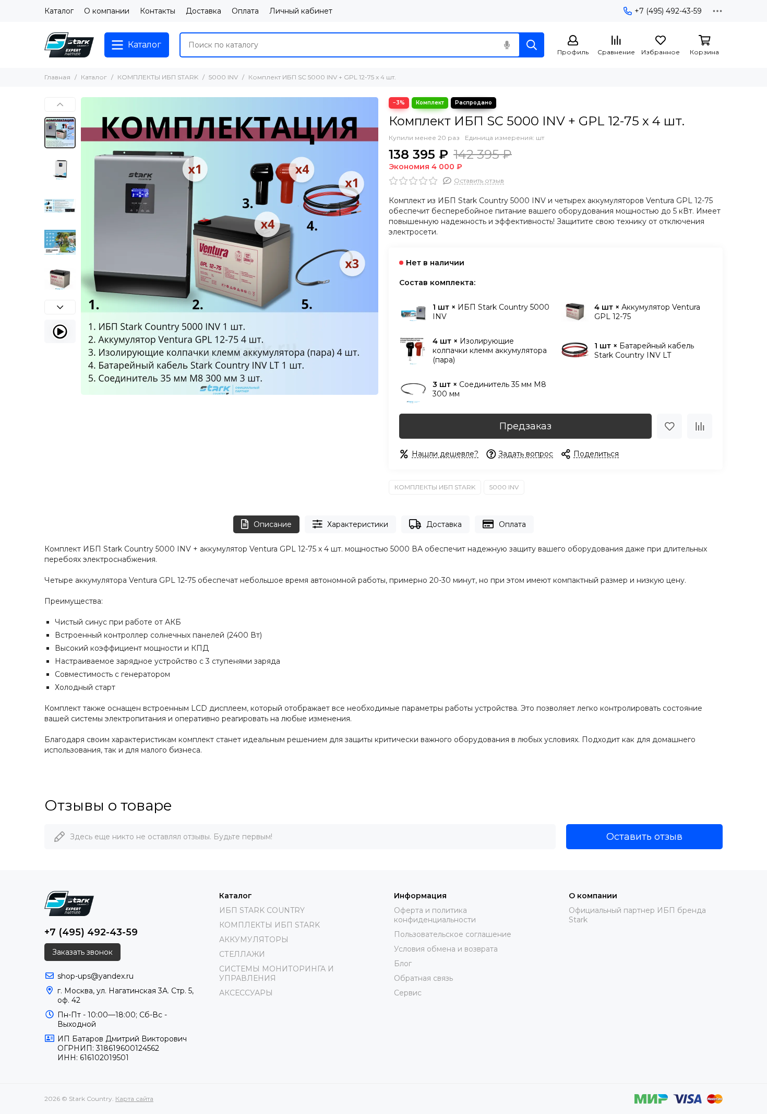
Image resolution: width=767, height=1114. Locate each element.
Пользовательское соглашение (452, 934)
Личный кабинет (300, 11)
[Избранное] (669, 426)
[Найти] (531, 44)
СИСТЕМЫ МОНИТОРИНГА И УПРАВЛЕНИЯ (276, 973)
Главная (57, 77)
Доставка (203, 11)
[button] (86, 245)
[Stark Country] (69, 44)
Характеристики (357, 524)
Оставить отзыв (644, 836)
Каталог (59, 11)
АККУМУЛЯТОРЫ (254, 939)
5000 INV (223, 77)
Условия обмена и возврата (446, 949)
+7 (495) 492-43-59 (668, 11)
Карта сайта (134, 1099)
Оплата (245, 11)
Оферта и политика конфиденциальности (435, 915)
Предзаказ (525, 426)
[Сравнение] (699, 426)
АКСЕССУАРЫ (246, 993)
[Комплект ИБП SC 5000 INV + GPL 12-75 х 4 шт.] (229, 246)
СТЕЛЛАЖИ (242, 954)
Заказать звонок (82, 952)
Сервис (408, 993)
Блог (403, 963)
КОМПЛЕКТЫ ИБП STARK (157, 77)
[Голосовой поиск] (507, 44)
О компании (106, 11)
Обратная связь (423, 978)
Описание (273, 524)
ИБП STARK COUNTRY (262, 910)
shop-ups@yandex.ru (95, 976)
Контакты (157, 11)
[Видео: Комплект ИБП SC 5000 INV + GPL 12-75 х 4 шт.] (60, 331)
